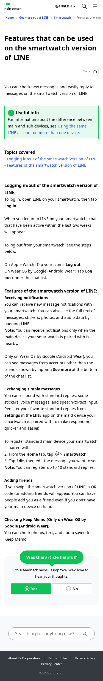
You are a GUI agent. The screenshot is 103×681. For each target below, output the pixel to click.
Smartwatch (62, 17)
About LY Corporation (24, 658)
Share (86, 71)
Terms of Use (57, 658)
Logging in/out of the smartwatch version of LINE (52, 158)
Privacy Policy (85, 658)
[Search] (84, 6)
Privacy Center (51, 664)
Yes (34, 588)
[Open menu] (95, 6)
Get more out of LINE (34, 17)
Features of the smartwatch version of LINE (46, 165)
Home (9, 17)
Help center (12, 8)
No (75, 588)
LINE (7, 4)
